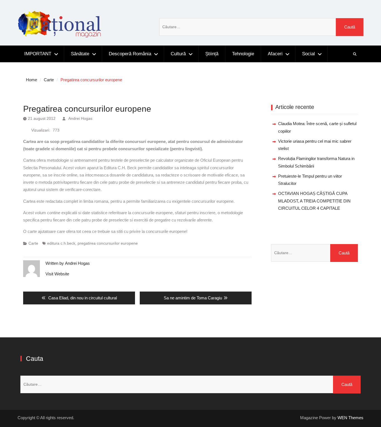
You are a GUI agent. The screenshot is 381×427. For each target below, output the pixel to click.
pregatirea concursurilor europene (108, 243)
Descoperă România (130, 53)
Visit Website (57, 273)
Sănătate (80, 53)
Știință (211, 53)
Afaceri (275, 53)
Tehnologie (243, 53)
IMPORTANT (37, 53)
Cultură (178, 53)
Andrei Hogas (80, 118)
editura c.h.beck (61, 243)
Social (308, 53)
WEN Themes (350, 417)
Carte (33, 243)
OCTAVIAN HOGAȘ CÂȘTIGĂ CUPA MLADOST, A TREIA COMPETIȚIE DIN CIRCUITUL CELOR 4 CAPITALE (314, 201)
